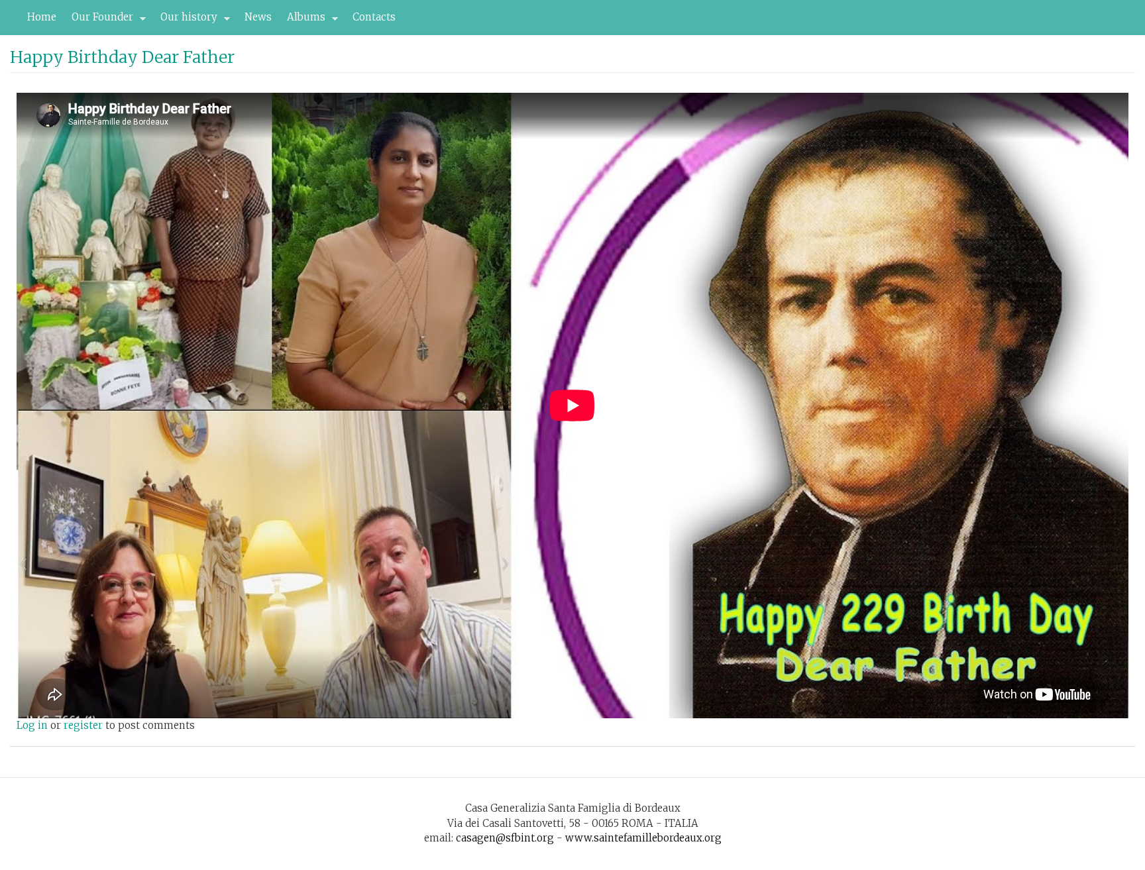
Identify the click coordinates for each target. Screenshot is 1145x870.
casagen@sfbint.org (505, 838)
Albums (302, 20)
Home (41, 17)
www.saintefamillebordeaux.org (643, 838)
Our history (185, 20)
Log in (32, 725)
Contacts (374, 17)
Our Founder (98, 20)
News (258, 17)
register (83, 725)
